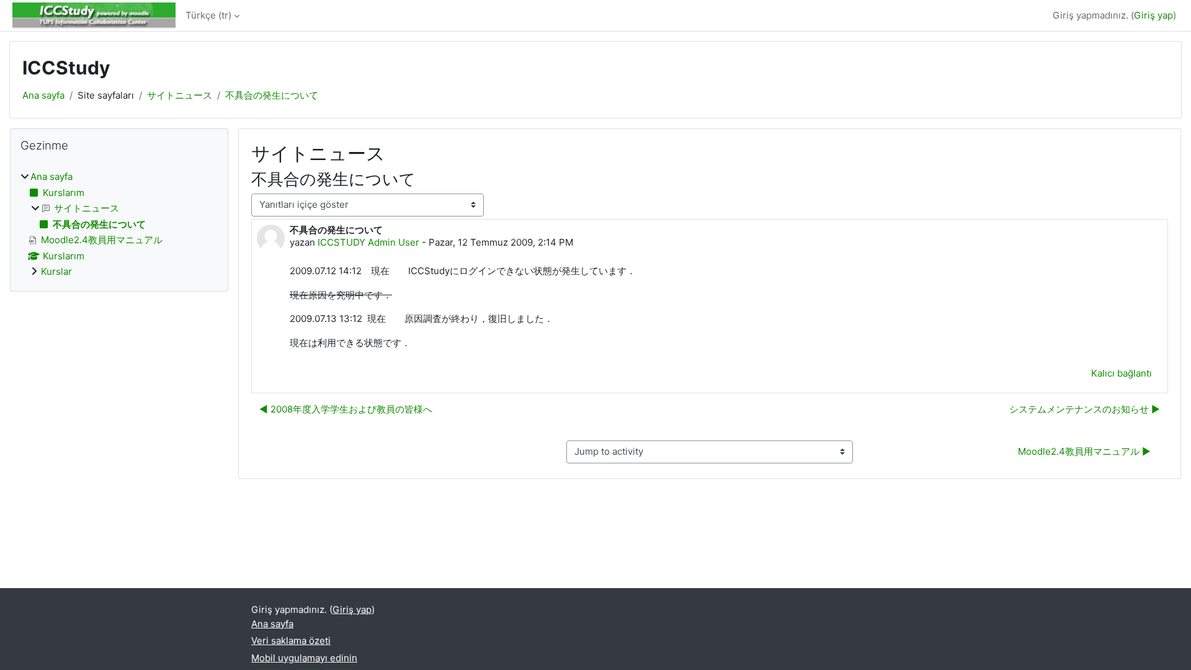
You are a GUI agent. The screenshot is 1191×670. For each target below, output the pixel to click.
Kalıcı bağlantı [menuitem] (1121, 373)
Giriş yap (1153, 15)
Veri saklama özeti (291, 640)
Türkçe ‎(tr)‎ (208, 15)
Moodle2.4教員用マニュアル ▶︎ (1084, 451)
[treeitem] (119, 224)
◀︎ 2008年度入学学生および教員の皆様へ (345, 409)
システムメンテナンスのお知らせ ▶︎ (1084, 409)
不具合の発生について (271, 95)
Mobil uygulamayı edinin (304, 658)
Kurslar (56, 271)
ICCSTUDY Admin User (368, 242)
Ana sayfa (43, 95)
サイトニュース (179, 95)
